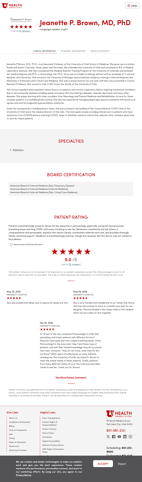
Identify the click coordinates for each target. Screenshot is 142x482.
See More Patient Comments (71, 377)
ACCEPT (103, 463)
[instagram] (130, 436)
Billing (11, 426)
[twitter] (108, 436)
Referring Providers (18, 450)
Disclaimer (47, 437)
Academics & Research (19, 422)
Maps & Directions (17, 442)
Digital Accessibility (51, 441)
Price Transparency (51, 418)
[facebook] (113, 436)
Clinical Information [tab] (44, 51)
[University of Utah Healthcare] (120, 413)
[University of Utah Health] (12, 5)
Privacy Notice (23, 475)
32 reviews (24, 30)
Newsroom (14, 446)
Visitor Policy (48, 433)
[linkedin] (124, 436)
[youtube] (119, 436)
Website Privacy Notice (53, 445)
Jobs (11, 434)
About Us (13, 418)
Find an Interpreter (18, 430)
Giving (12, 438)
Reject (122, 463)
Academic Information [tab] (73, 51)
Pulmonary (18, 149)
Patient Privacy (49, 429)
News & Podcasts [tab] (100, 51)
